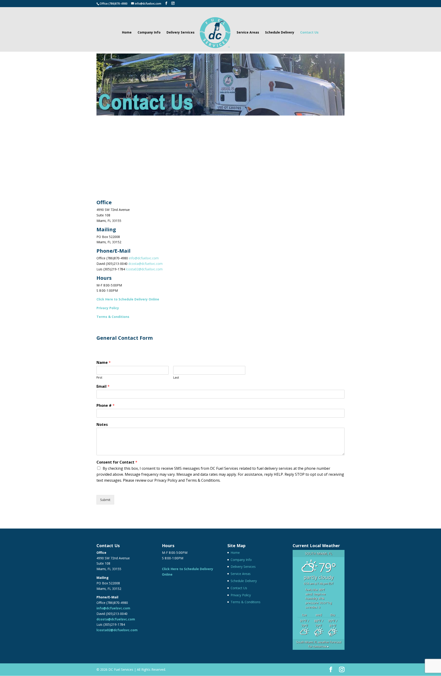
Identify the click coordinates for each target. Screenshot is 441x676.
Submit (105, 500)
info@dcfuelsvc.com (144, 258)
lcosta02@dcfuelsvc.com (144, 269)
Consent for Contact (116, 462)
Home (127, 32)
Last (176, 377)
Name (103, 362)
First (99, 377)
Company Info (149, 32)
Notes (102, 424)
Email (103, 386)
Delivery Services (181, 32)
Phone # (105, 405)
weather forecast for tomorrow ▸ (318, 644)
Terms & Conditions (245, 602)
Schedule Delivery (279, 32)
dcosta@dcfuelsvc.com (145, 263)
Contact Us (309, 32)
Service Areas (248, 32)
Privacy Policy (107, 308)
